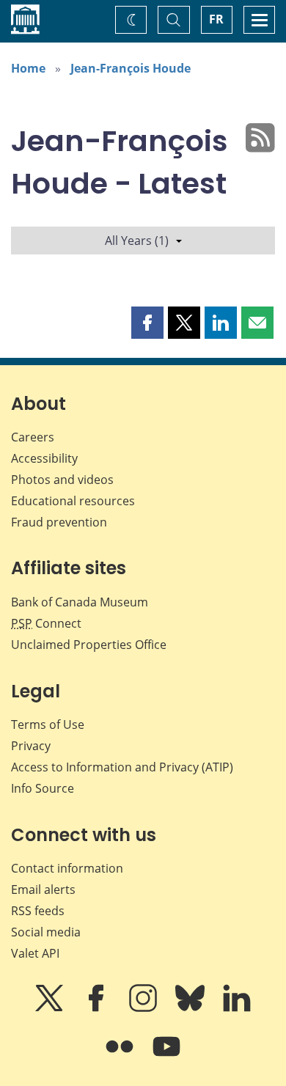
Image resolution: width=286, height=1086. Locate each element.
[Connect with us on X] (50, 1008)
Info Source (42, 788)
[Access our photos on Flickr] (121, 1057)
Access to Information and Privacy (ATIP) (122, 767)
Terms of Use (47, 724)
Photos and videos (62, 480)
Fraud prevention (59, 522)
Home (28, 68)
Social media (46, 932)
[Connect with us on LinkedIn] (237, 1008)
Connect (46, 623)
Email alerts (43, 889)
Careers (32, 437)
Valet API (35, 953)
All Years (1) (137, 240)
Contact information (67, 868)
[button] (147, 323)
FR (216, 19)
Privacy (31, 746)
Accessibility (44, 458)
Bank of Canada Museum (79, 602)
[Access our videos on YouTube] (166, 1057)
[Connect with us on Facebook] (97, 1008)
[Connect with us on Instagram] (144, 1008)
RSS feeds (38, 911)
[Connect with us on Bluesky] (191, 1008)
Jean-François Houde (130, 68)
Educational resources (73, 501)
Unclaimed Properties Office (88, 644)
